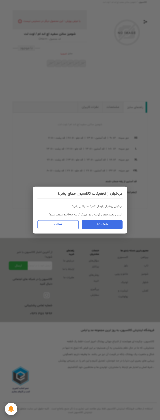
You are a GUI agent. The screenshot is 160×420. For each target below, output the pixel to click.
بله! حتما (102, 224)
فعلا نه (58, 224)
